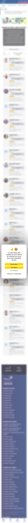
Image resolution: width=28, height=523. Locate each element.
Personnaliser (14, 270)
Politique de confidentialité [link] (14, 273)
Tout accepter (14, 264)
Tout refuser (14, 267)
